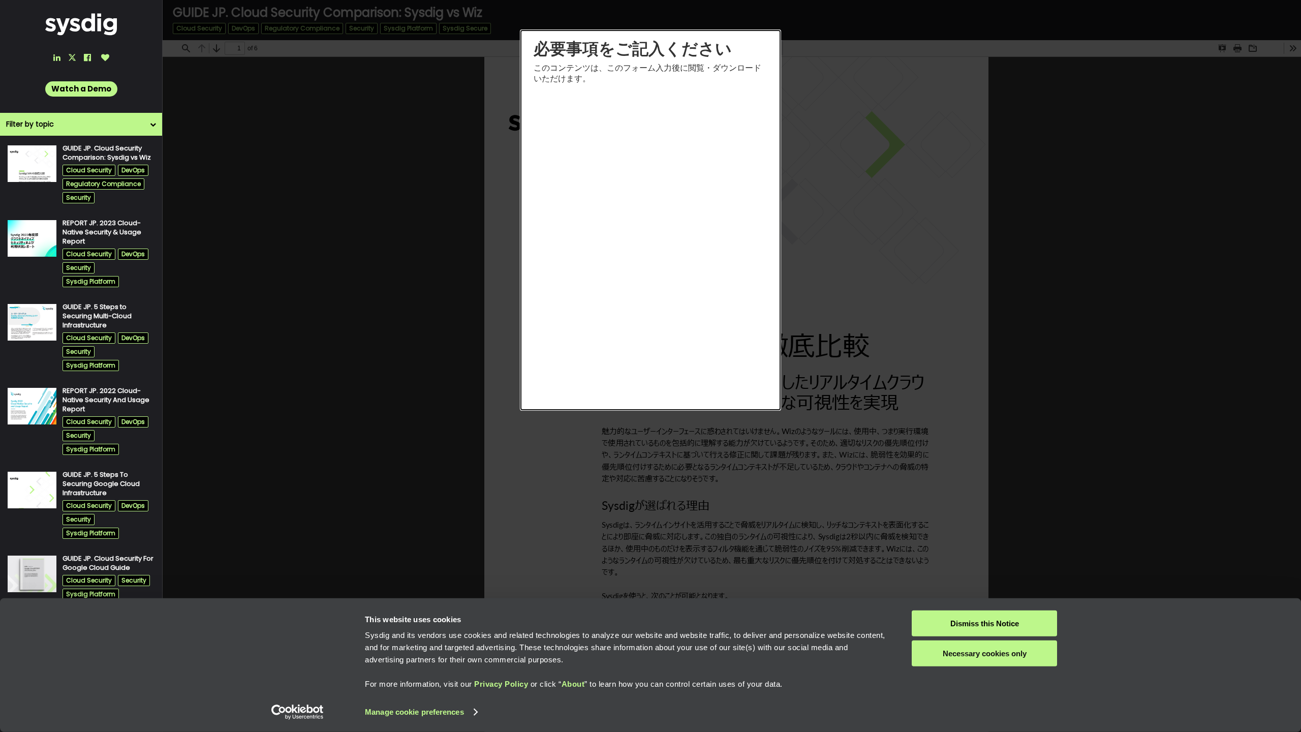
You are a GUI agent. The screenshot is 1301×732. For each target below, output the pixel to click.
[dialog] (650, 220)
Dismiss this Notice (984, 623)
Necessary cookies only (985, 653)
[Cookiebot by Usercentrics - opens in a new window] (297, 712)
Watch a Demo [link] (81, 88)
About (573, 684)
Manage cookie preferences (414, 712)
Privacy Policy (501, 684)
